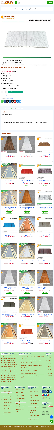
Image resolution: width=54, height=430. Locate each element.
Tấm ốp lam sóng (20, 398)
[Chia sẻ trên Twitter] (10, 101)
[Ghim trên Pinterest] (15, 101)
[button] (3, 64)
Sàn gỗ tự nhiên (6, 391)
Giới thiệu (50, 357)
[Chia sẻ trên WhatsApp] (2, 101)
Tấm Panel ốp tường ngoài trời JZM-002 (9, 341)
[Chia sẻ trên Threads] (12, 101)
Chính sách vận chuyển (33, 411)
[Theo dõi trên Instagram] (45, 391)
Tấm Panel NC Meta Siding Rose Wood (44, 261)
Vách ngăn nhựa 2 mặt (20, 410)
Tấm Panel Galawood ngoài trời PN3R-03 (27, 208)
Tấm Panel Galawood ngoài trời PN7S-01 (27, 155)
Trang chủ (5, 8)
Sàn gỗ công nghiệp (7, 396)
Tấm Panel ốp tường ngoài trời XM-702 (9, 261)
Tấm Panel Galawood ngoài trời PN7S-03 (45, 288)
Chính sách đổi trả (34, 400)
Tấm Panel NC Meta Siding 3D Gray (45, 208)
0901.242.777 (28, 370)
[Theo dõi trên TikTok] (48, 391)
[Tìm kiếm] (16, 2)
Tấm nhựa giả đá (20, 406)
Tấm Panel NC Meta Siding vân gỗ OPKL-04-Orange (27, 341)
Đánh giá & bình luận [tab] (7, 108)
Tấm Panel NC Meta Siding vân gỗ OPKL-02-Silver (45, 235)
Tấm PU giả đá (20, 395)
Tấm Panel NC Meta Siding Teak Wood (44, 155)
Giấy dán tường (20, 389)
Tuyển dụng (49, 370)
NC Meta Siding (9, 98)
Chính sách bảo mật (34, 408)
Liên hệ (49, 360)
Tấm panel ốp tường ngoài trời (31, 8)
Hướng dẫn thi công (34, 420)
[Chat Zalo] (51, 417)
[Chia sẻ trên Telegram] (20, 101)
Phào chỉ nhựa (19, 392)
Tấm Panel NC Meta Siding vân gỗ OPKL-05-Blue (9, 235)
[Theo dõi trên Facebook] (43, 391)
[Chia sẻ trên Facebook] (5, 101)
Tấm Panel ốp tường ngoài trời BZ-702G (9, 208)
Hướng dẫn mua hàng (34, 392)
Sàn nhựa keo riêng (7, 399)
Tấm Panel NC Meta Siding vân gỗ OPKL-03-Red (27, 181)
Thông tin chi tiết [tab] (18, 108)
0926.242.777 (36, 370)
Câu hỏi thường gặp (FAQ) (34, 416)
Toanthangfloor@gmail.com (30, 373)
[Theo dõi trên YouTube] (48, 395)
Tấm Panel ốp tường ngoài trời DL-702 (9, 181)
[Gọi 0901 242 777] (51, 421)
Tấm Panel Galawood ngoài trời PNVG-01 (45, 315)
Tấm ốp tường (12, 8)
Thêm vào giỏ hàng (15, 92)
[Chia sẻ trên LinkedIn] (17, 101)
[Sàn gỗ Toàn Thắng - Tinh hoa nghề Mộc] (7, 2)
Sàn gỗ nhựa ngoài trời (7, 413)
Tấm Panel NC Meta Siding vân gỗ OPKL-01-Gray (9, 315)
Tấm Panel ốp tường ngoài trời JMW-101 (45, 341)
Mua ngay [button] (9, 159)
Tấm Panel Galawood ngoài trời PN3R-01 (9, 288)
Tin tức (49, 363)
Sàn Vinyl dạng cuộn (6, 409)
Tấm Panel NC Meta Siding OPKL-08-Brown (45, 181)
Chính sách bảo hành (33, 404)
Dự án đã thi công (50, 374)
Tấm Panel (20, 8)
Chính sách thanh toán (34, 396)
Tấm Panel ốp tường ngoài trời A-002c (27, 235)
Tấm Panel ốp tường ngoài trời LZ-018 (27, 315)
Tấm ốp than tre (20, 404)
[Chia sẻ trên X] (7, 101)
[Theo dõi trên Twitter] (50, 391)
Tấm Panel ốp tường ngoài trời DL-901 (27, 261)
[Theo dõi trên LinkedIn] (45, 395)
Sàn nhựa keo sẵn (7, 402)
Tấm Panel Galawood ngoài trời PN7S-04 (9, 155)
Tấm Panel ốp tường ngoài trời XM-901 (27, 288)
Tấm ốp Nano (19, 401)
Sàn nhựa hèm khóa (7, 405)
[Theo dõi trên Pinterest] (43, 395)
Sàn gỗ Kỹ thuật (6, 394)
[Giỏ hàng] (19, 2)
